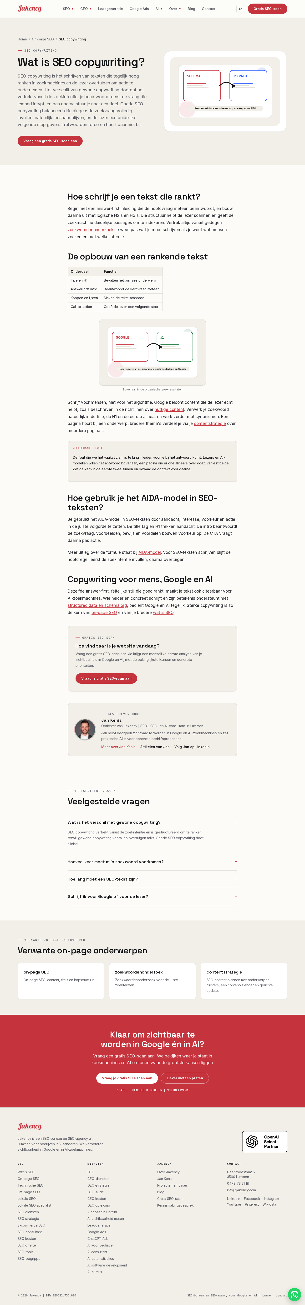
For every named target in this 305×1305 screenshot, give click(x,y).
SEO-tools (25, 1252)
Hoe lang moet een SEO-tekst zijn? (152, 879)
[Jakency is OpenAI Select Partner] (264, 1141)
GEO (90, 1172)
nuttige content (169, 409)
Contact (208, 9)
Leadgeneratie (110, 9)
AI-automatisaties (100, 1258)
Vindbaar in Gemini (102, 1212)
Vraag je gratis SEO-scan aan (106, 678)
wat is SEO (163, 612)
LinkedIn (233, 1199)
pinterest (252, 1204)
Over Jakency (168, 1172)
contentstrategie (210, 423)
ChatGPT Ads (97, 1239)
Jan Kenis (111, 720)
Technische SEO (31, 1185)
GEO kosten (96, 1199)
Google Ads (139, 9)
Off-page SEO (29, 1192)
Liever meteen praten (185, 1078)
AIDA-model (149, 552)
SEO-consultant (30, 1232)
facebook (252, 1199)
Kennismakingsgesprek (175, 1205)
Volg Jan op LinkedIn (192, 747)
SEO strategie (28, 1219)
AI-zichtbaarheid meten (105, 1219)
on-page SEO (104, 612)
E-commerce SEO (31, 1225)
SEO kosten (27, 1239)
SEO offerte (27, 1245)
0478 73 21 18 (238, 1183)
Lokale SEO (27, 1199)
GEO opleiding (98, 1205)
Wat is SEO (26, 1172)
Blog (191, 9)
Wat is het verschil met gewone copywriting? (152, 822)
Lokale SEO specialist (34, 1205)
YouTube (234, 1204)
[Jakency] (30, 9)
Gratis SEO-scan (268, 9)
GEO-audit (95, 1192)
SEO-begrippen (30, 1258)
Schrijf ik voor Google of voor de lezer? (152, 896)
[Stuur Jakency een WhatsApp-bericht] (294, 1294)
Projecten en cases (172, 1185)
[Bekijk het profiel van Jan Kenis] (85, 729)
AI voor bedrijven (101, 1245)
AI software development (107, 1265)
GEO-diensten (98, 1179)
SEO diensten (28, 1212)
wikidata (269, 1204)
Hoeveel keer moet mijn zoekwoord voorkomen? (152, 861)
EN (240, 8)
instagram (271, 1199)
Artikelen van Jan (155, 747)
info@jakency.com (241, 1190)
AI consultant (97, 1252)
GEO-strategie (98, 1185)
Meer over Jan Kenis (118, 747)
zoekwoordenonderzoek (90, 229)
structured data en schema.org (97, 605)
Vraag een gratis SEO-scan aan (50, 141)
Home (22, 39)
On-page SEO (43, 39)
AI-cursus (94, 1272)
